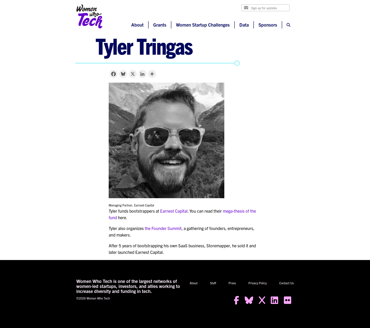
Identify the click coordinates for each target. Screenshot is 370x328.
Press (232, 283)
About (137, 25)
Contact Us (286, 283)
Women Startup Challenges (203, 25)
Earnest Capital (174, 210)
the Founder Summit (163, 228)
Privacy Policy (257, 283)
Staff (213, 283)
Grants (159, 25)
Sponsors (267, 25)
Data (244, 25)
